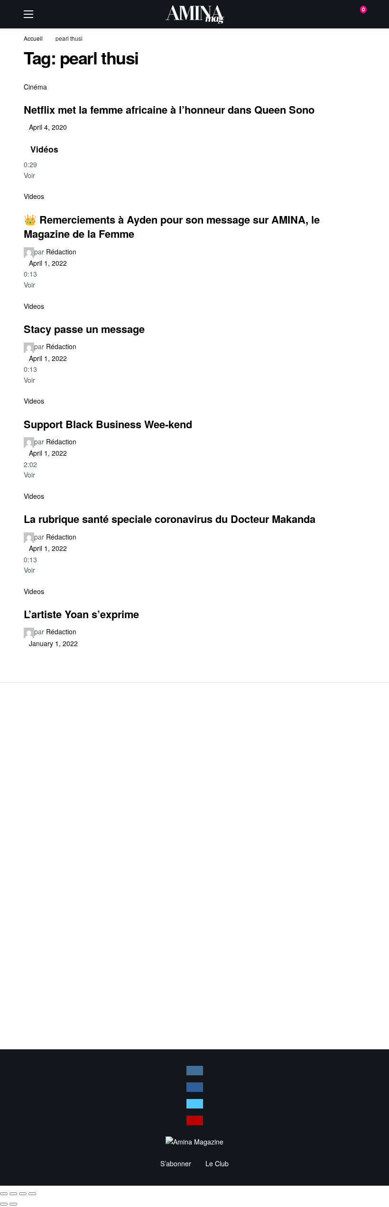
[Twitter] (194, 1103)
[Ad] (194, 865)
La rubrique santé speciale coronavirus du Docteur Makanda (169, 518)
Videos (34, 196)
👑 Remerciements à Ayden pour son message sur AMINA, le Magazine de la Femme (172, 227)
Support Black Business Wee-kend (108, 424)
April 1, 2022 (48, 263)
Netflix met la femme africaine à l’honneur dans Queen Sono (169, 109)
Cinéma (35, 86)
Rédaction (61, 251)
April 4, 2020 (48, 127)
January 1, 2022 (53, 643)
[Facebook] (194, 1087)
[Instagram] (194, 1070)
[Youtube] (194, 1120)
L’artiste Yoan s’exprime (81, 614)
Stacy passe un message (84, 328)
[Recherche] (337, 14)
